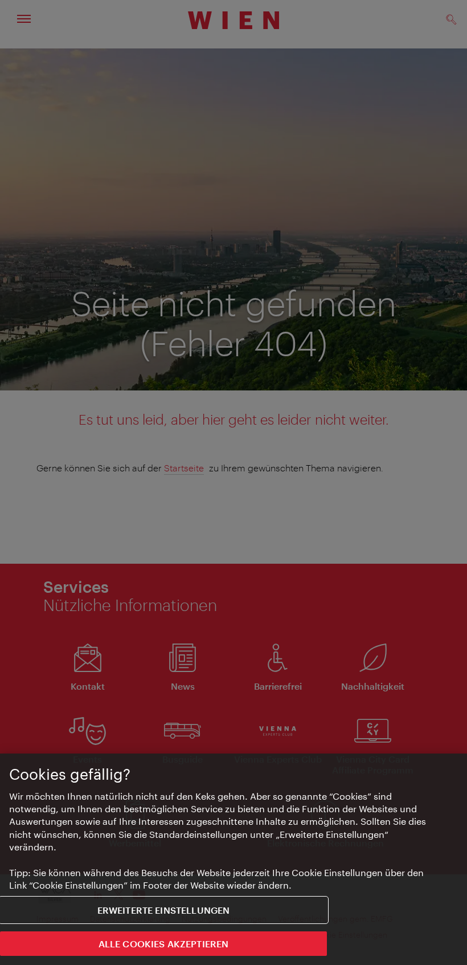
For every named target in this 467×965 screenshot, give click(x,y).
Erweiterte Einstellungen (163, 910)
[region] (233, 859)
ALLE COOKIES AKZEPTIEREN (164, 943)
